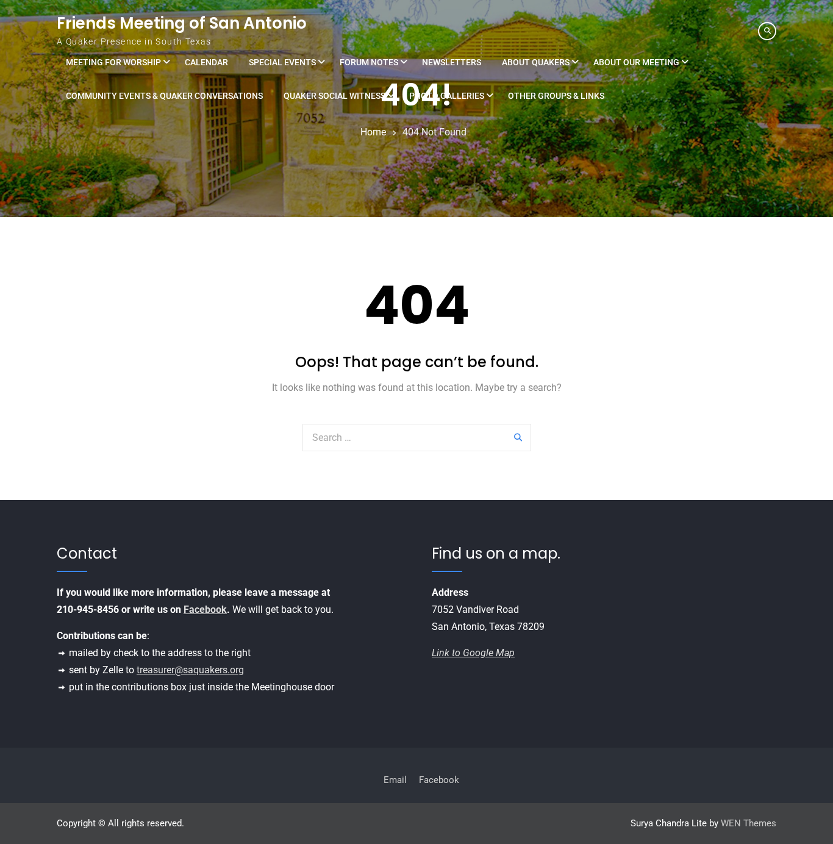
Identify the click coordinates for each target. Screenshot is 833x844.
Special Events (282, 62)
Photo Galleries (446, 96)
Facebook (205, 609)
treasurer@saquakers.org (190, 670)
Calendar (206, 62)
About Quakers (536, 62)
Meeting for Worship (113, 62)
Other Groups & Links (556, 96)
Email (395, 779)
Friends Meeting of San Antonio (182, 23)
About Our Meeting (636, 62)
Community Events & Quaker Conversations (164, 96)
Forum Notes (369, 62)
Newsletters (451, 62)
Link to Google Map (473, 653)
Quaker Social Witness (334, 96)
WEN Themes (748, 823)
